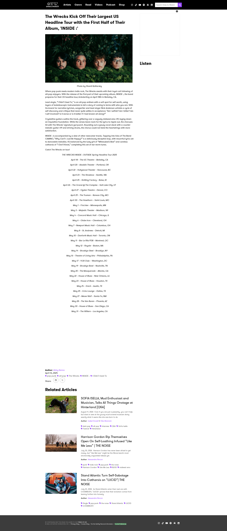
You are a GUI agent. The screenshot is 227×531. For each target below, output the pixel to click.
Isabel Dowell (93, 421)
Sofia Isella (122, 426)
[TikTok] (136, 5)
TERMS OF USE (82, 522)
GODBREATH (88, 506)
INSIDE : (86, 375)
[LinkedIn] (152, 5)
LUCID (128, 503)
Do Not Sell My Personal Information (102, 524)
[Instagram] (132, 5)
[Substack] (148, 5)
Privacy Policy (75, 524)
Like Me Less (104, 467)
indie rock (94, 464)
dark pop (86, 426)
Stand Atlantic (117, 503)
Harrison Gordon (90, 467)
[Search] (180, 5)
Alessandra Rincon (95, 459)
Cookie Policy (85, 524)
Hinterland (96, 428)
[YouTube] (140, 5)
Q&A (114, 426)
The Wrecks (74, 375)
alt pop (62, 375)
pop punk (51, 375)
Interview (105, 426)
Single (85, 503)
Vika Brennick (106, 421)
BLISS (114, 467)
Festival (86, 428)
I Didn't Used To (99, 375)
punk (85, 464)
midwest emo (125, 467)
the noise (115, 464)
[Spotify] (144, 5)
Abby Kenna (59, 370)
